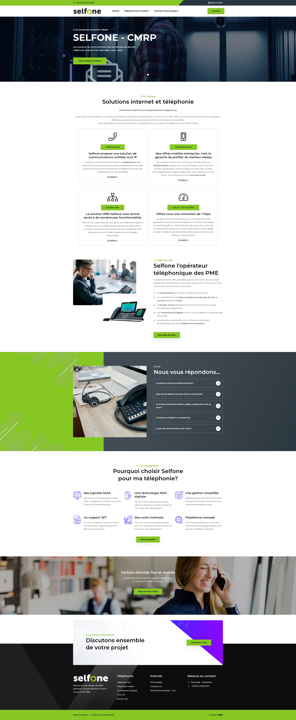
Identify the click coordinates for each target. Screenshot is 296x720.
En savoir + (113, 177)
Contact (216, 11)
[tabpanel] (148, 49)
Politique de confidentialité (102, 715)
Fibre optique (156, 682)
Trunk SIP (121, 694)
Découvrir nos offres (148, 591)
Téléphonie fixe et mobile (136, 11)
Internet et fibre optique (165, 11)
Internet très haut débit (183, 207)
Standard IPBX (112, 207)
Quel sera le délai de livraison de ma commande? (179, 394)
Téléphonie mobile (183, 147)
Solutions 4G (156, 686)
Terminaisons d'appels (127, 690)
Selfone (115, 11)
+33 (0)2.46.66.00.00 (85, 3)
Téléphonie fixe (113, 147)
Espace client (216, 2)
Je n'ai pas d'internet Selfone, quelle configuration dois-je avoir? (183, 406)
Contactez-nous (199, 642)
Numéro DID (122, 699)
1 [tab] (148, 75)
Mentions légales (80, 715)
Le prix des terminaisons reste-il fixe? (173, 428)
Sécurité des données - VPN (163, 690)
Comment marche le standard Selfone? (175, 383)
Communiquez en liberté (89, 61)
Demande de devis (167, 335)
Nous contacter (148, 539)
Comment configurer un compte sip (173, 417)
